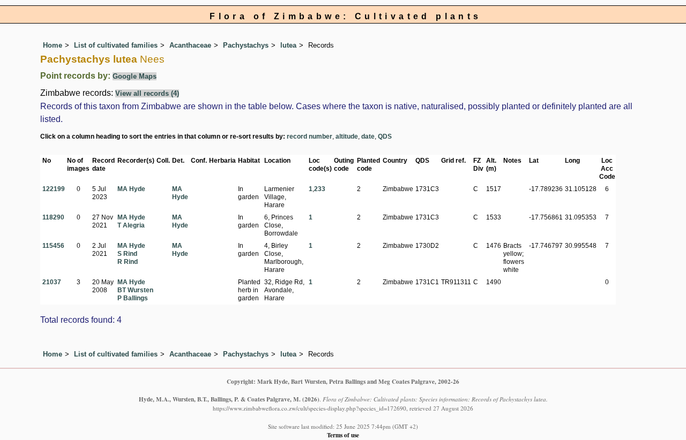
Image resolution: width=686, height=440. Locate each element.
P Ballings (132, 298)
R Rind (127, 261)
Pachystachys (246, 45)
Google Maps (134, 76)
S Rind (127, 253)
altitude (346, 136)
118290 (53, 217)
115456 (53, 245)
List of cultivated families (116, 45)
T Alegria (131, 225)
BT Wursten (135, 290)
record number (309, 136)
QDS (385, 136)
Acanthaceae (190, 45)
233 (319, 189)
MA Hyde (131, 189)
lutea (288, 45)
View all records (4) (147, 93)
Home (52, 45)
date (368, 136)
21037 (51, 282)
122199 (53, 189)
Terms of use (343, 434)
